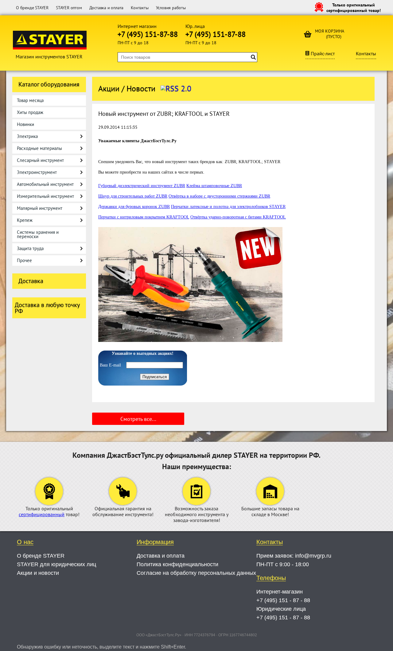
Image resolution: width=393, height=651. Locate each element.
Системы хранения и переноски (38, 234)
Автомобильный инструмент (45, 184)
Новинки (25, 124)
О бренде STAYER (32, 7)
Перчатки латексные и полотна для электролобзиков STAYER (228, 206)
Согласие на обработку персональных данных (196, 573)
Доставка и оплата (106, 7)
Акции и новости (38, 573)
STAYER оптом (69, 7)
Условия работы (171, 7)
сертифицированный (41, 514)
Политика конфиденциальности (177, 564)
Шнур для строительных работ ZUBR (132, 196)
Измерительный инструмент (45, 196)
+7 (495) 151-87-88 (148, 34)
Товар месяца (30, 100)
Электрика (27, 136)
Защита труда (30, 248)
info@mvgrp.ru (313, 556)
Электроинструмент (37, 172)
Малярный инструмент (39, 208)
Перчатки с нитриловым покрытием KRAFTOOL (143, 217)
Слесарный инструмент (40, 160)
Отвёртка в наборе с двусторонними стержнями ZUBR (219, 196)
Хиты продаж (30, 112)
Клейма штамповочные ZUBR (214, 185)
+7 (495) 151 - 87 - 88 (283, 600)
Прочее (24, 260)
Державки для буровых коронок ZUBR (134, 206)
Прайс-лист (323, 53)
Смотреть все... (138, 418)
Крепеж (25, 220)
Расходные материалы (39, 148)
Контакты (139, 7)
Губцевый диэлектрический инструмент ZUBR (141, 185)
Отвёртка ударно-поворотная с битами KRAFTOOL (238, 217)
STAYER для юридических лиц (56, 564)
